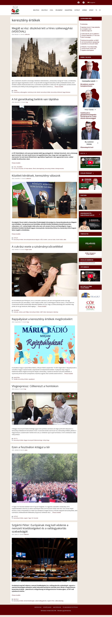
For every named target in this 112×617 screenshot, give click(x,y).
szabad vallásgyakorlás (41, 600)
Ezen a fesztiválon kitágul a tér (31, 447)
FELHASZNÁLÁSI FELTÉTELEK (70, 607)
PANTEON (83, 195)
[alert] (90, 263)
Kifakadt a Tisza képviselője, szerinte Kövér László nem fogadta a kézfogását (89, 48)
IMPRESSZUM (37, 607)
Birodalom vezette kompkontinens (87, 85)
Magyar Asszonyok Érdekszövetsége (33, 440)
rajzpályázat (31, 379)
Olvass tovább (59, 86)
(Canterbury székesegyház (20, 92)
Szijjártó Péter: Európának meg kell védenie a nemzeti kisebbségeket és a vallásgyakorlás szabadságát (40, 528)
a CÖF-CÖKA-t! (90, 254)
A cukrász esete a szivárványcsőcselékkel (37, 246)
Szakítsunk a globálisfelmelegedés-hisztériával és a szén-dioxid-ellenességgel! (88, 115)
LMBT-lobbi (43, 312)
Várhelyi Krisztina (59, 168)
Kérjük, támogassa (90, 253)
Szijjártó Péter (50, 600)
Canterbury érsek (32, 92)
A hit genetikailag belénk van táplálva (35, 99)
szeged (25, 518)
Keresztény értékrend (56, 92)
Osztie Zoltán (59, 239)
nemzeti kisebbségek (29, 600)
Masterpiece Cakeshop (52, 312)
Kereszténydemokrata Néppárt (32, 239)
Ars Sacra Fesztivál (18, 168)
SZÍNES (84, 10)
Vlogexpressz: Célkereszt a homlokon (35, 386)
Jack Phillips (26, 312)
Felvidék (16, 379)
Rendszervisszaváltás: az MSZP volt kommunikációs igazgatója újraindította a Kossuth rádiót (90, 41)
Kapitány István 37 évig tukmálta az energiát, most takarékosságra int (90, 28)
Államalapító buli (86, 147)
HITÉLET (77, 10)
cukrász (21, 312)
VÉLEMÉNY (58, 10)
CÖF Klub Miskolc (28, 168)
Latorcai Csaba (51, 239)
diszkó (38, 92)
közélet (45, 239)
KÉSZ (41, 239)
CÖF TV (15, 438)
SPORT (91, 10)
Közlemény (84, 24)
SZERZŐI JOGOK (47, 607)
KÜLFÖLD (44, 10)
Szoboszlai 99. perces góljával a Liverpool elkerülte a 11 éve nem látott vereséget (90, 35)
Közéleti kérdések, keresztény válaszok (36, 175)
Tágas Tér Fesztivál (33, 518)
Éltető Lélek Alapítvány (38, 168)
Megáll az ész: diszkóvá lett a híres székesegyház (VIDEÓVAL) (42, 29)
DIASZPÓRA (68, 10)
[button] (96, 10)
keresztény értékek (45, 92)
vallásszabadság (59, 600)
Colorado (16, 312)
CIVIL (51, 10)
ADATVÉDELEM (57, 607)
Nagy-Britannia (66, 92)
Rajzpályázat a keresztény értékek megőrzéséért (42, 319)
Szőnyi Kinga (46, 440)
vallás (64, 239)
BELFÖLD (36, 10)
